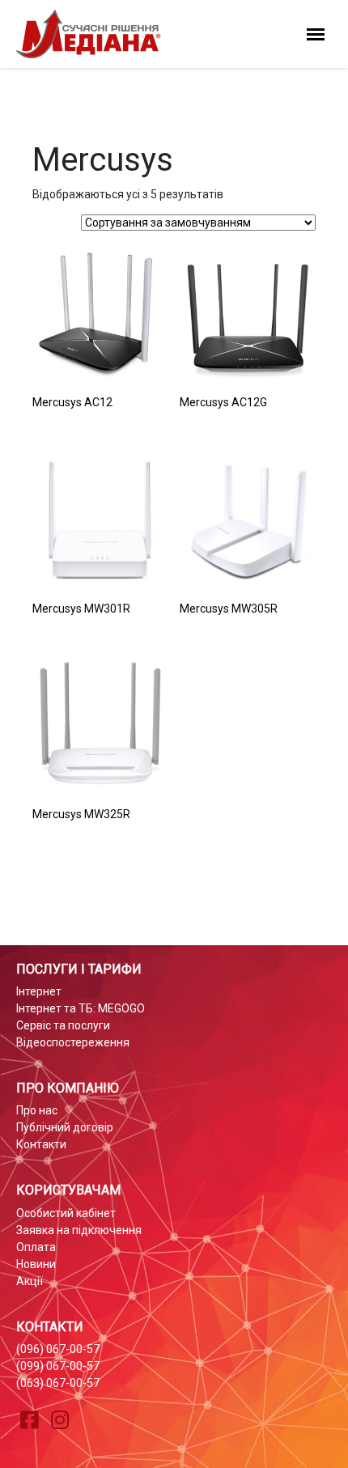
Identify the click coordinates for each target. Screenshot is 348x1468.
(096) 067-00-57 (58, 1349)
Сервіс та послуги (63, 1025)
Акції (29, 1281)
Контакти (41, 1144)
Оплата (36, 1247)
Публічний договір (64, 1127)
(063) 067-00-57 (58, 1383)
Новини (36, 1264)
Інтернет (39, 991)
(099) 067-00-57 (58, 1366)
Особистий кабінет (66, 1213)
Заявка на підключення (79, 1230)
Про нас (36, 1110)
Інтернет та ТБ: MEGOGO (80, 1008)
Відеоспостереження (72, 1042)
